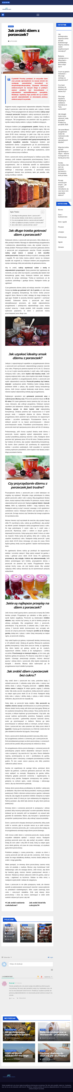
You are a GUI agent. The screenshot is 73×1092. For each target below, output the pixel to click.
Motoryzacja (62, 237)
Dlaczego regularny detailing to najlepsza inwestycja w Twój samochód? (62, 103)
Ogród (60, 242)
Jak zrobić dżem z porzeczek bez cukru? (24, 225)
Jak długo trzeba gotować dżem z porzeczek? (26, 215)
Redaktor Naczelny (13, 1038)
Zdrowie (11, 26)
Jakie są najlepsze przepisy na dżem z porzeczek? (27, 222)
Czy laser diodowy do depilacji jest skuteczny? (53, 1054)
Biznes (60, 210)
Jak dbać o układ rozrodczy (44, 934)
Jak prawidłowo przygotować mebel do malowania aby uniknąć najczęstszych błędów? (63, 136)
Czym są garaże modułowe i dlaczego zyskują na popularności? (63, 76)
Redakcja (44, 939)
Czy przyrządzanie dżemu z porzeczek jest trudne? (28, 220)
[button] (41, 213)
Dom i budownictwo (10, 1029)
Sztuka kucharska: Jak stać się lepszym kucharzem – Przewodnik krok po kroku (63, 169)
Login (51, 957)
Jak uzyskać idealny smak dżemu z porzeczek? (27, 218)
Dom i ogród (62, 222)
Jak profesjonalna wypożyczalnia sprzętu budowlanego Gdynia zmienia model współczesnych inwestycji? (63, 42)
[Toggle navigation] (37, 14)
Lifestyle (42, 925)
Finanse (61, 227)
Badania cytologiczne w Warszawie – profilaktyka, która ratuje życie (54, 1034)
